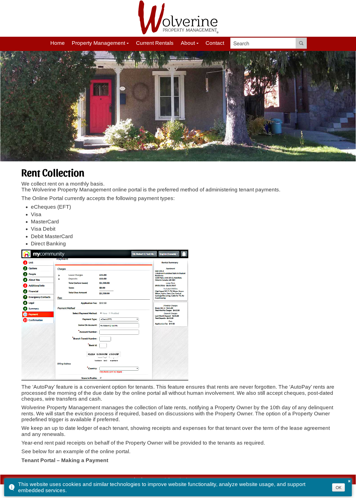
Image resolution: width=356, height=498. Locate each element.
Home (57, 43)
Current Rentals (155, 43)
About (188, 43)
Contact (215, 43)
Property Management (98, 43)
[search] (263, 43)
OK (338, 487)
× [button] (349, 480)
